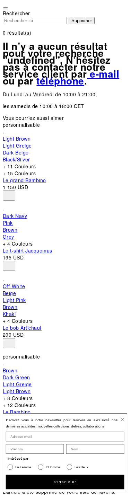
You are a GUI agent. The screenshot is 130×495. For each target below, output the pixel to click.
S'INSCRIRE (65, 481)
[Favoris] (9, 196)
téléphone (60, 80)
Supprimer (81, 20)
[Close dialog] (122, 419)
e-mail (103, 74)
